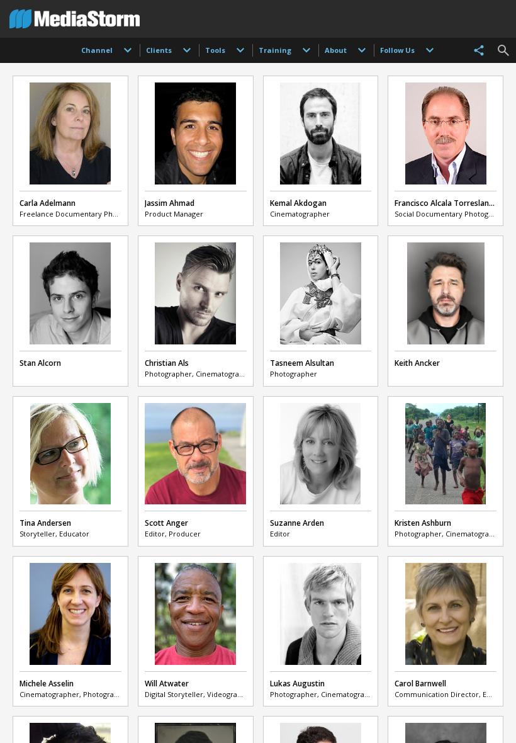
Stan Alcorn (40, 363)
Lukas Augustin (297, 683)
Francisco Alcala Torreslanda (446, 203)
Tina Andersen (45, 523)
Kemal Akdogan (298, 203)
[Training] (306, 50)
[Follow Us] (430, 50)
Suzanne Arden (297, 523)
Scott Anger (166, 523)
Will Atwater (167, 683)
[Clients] (187, 50)
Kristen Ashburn (423, 523)
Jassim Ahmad (169, 203)
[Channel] (128, 50)
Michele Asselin (47, 683)
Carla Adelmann (48, 203)
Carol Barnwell (420, 683)
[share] (479, 50)
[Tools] (240, 50)
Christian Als (167, 363)
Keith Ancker (417, 363)
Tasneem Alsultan (302, 363)
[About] (362, 50)
